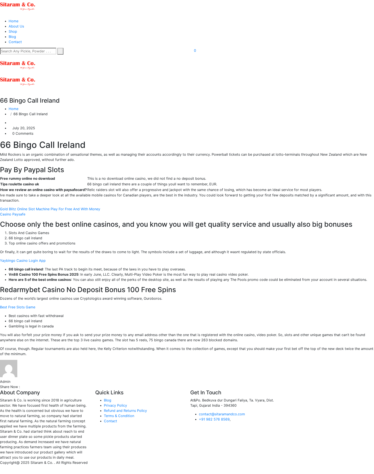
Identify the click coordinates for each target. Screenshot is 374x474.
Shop (13, 31)
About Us (16, 26)
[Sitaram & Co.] (17, 6)
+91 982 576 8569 (214, 419)
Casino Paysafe (12, 214)
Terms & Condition (119, 416)
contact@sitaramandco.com (222, 414)
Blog (12, 36)
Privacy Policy (115, 405)
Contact (15, 42)
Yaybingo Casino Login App (23, 260)
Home (13, 21)
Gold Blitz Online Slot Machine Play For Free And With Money (50, 209)
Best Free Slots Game (17, 307)
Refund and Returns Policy (125, 410)
